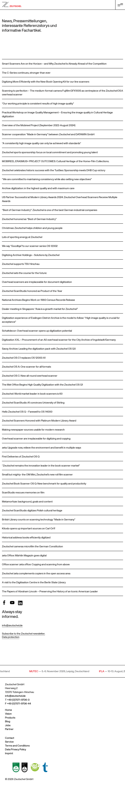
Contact (9, 738)
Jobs (7, 725)
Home (8, 710)
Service (9, 741)
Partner (9, 729)
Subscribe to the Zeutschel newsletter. (23, 633)
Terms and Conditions (17, 745)
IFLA (87, 671)
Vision (8, 713)
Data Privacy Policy (15, 749)
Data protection (10, 637)
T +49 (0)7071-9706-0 (17, 700)
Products (10, 717)
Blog (7, 721)
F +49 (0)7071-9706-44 (18, 703)
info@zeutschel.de (12, 625)
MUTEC (19, 671)
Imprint (9, 753)
